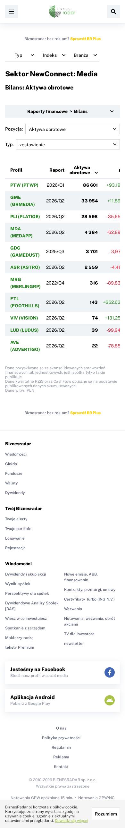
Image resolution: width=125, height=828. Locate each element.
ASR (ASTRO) (25, 267)
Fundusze (13, 473)
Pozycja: (14, 129)
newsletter (74, 643)
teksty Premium (19, 647)
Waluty (11, 483)
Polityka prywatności (61, 738)
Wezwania (73, 609)
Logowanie (15, 538)
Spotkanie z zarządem (25, 628)
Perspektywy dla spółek (27, 593)
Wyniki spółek (17, 584)
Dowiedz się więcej (71, 820)
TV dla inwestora (79, 634)
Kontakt (61, 766)
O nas (61, 728)
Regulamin (61, 747)
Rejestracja (15, 548)
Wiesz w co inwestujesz (26, 618)
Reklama (61, 757)
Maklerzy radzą (19, 638)
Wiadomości (16, 454)
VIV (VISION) (24, 317)
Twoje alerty (16, 519)
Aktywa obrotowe (80, 170)
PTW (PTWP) (24, 185)
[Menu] (11, 11)
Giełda (11, 464)
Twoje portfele (18, 528)
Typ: (9, 144)
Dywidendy (15, 493)
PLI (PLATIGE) (25, 216)
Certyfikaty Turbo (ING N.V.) (89, 599)
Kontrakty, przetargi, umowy (90, 589)
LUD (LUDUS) (24, 330)
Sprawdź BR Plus (85, 39)
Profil (16, 170)
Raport (56, 170)
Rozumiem (106, 813)
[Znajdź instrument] (113, 11)
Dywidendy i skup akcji (25, 574)
